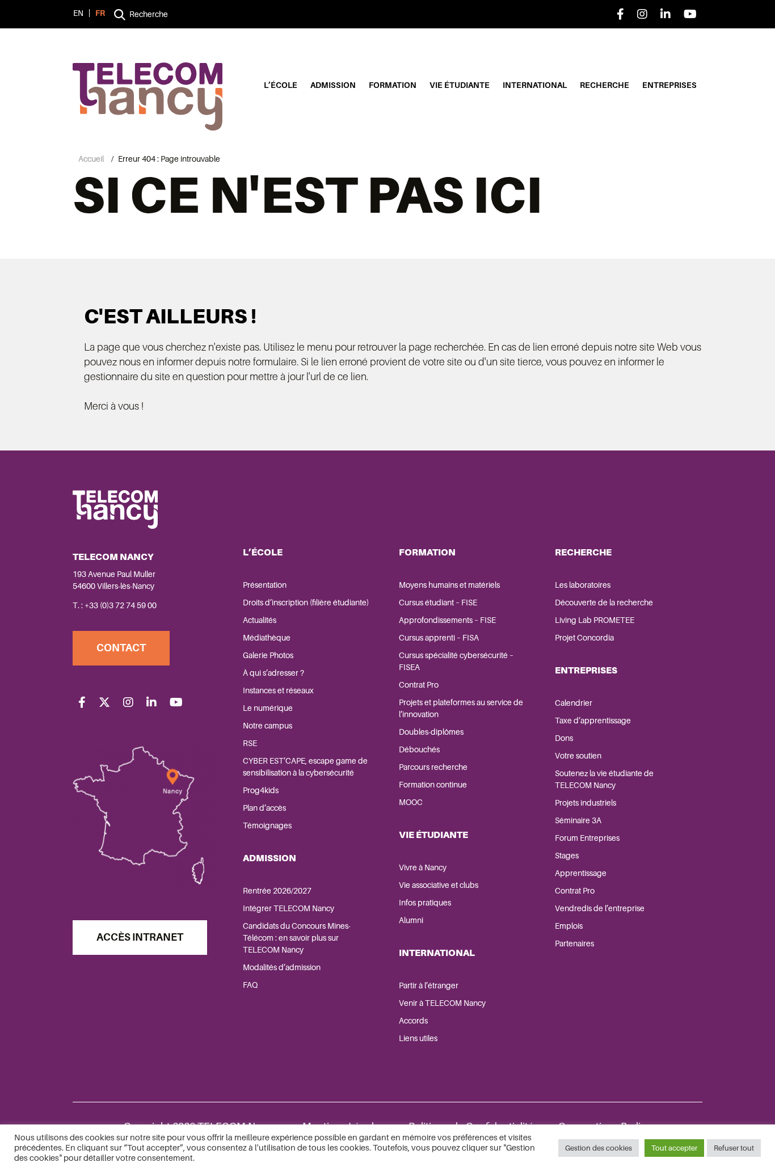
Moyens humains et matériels (449, 584)
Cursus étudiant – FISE (438, 602)
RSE (250, 743)
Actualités (259, 620)
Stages (567, 855)
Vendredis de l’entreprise (600, 908)
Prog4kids (261, 790)
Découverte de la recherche (604, 602)
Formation (392, 85)
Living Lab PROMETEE (594, 620)
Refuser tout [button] (734, 1148)
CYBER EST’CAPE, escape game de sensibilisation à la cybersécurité (305, 766)
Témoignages (267, 825)
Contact (121, 648)
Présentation (265, 584)
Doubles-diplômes (431, 731)
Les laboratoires (582, 584)
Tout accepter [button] (674, 1148)
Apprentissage (580, 873)
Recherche (604, 85)
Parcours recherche (433, 767)
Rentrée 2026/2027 (277, 890)
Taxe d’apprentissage (593, 720)
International (535, 85)
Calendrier (573, 702)
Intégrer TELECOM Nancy (288, 908)
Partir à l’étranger (428, 985)
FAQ (250, 984)
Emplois (569, 925)
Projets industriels (585, 802)
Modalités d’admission (282, 967)
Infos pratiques (425, 902)
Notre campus (267, 725)
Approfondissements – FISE (447, 620)
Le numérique (268, 708)
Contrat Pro (419, 684)
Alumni (411, 920)
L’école (280, 85)
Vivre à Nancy (423, 867)
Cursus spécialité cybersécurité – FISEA (456, 661)
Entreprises (669, 85)
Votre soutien (578, 755)
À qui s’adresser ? (273, 672)
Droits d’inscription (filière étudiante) (306, 602)
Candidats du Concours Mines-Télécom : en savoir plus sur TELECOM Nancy (297, 937)
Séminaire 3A (578, 820)
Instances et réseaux (278, 690)
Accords (413, 1020)
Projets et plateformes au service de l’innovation (461, 708)
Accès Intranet (139, 937)
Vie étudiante (459, 85)
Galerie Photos (268, 655)
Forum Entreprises (587, 838)
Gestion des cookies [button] (598, 1148)
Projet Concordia (584, 637)
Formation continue (433, 784)
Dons (564, 738)
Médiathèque (266, 637)
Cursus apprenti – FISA (439, 637)
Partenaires (574, 943)
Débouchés (419, 749)
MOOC (411, 802)
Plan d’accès (264, 807)
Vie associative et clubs (438, 885)
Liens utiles (418, 1038)
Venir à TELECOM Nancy (442, 1003)
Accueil (91, 158)
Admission (333, 85)
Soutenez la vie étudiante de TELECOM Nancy (604, 779)
